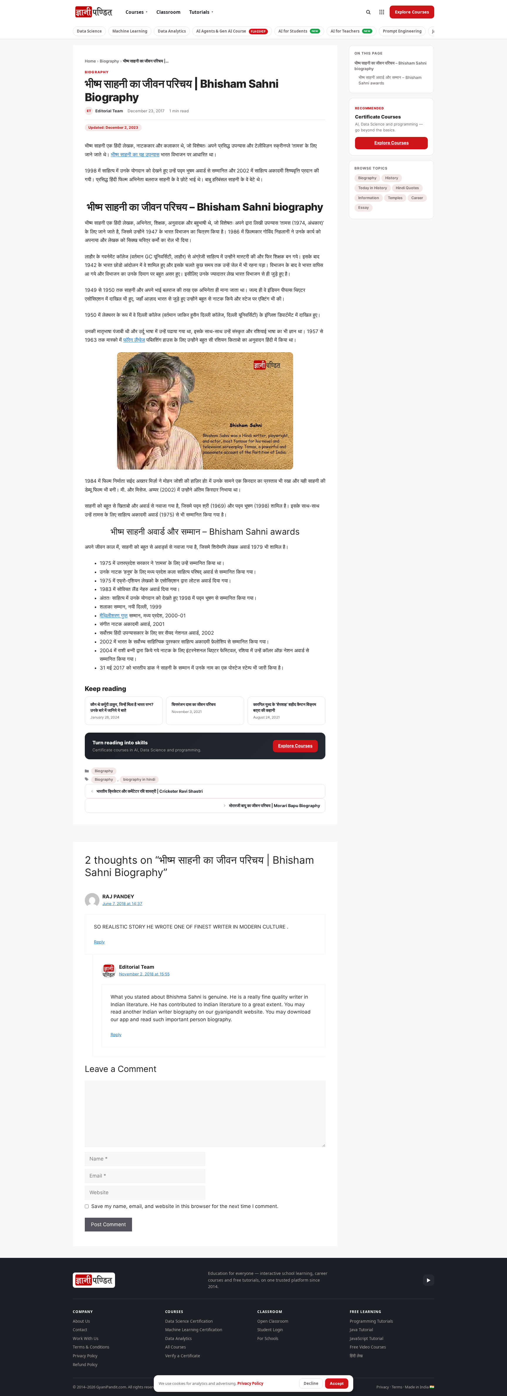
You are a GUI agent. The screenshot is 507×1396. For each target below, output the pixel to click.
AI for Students (298, 31)
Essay (363, 208)
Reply (99, 941)
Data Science (89, 31)
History (391, 178)
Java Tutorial (361, 1329)
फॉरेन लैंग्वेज (134, 340)
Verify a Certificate (182, 1355)
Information (368, 198)
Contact (80, 1329)
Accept (337, 1383)
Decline (311, 1383)
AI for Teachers (351, 31)
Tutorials (201, 12)
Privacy (382, 1387)
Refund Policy (85, 1364)
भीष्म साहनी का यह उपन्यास (135, 154)
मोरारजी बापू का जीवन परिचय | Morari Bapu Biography (274, 805)
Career (417, 198)
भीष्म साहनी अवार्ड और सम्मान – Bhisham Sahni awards (390, 80)
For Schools (267, 1338)
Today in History (372, 188)
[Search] (368, 12)
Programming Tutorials (371, 1321)
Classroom (168, 12)
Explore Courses (412, 12)
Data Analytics (172, 31)
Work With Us (85, 1338)
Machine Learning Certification (193, 1329)
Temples (395, 198)
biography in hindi (139, 779)
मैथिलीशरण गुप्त (114, 616)
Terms (397, 1387)
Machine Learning (129, 31)
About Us (81, 1321)
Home (90, 61)
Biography (109, 61)
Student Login (270, 1329)
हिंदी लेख (356, 1355)
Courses (137, 12)
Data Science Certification (189, 1321)
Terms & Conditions (91, 1347)
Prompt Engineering (402, 31)
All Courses (175, 1347)
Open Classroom (272, 1321)
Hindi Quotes (407, 188)
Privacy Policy (85, 1355)
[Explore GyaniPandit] (381, 12)
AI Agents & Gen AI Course (231, 31)
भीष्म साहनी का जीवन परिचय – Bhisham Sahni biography (390, 66)
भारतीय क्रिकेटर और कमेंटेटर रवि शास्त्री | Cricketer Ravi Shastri (150, 791)
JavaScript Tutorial (366, 1338)
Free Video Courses (368, 1347)
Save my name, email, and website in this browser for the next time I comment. (184, 1206)
